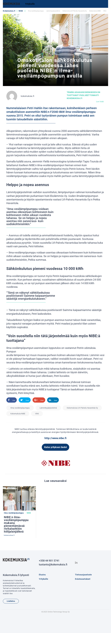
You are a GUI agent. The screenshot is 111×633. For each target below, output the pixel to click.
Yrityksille (30, 4)
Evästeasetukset (82, 579)
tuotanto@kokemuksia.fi (53, 564)
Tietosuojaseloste (83, 574)
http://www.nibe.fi (55, 438)
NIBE (21, 11)
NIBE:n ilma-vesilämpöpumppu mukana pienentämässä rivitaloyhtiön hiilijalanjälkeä (16, 524)
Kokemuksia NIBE (95, 11)
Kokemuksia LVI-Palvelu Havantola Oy (75, 11)
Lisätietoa (11, 601)
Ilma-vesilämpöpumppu (36, 11)
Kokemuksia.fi (9, 11)
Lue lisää (100, 102)
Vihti (104, 11)
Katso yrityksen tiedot (55, 447)
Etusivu (42, 574)
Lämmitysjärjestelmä (53, 11)
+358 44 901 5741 (49, 560)
